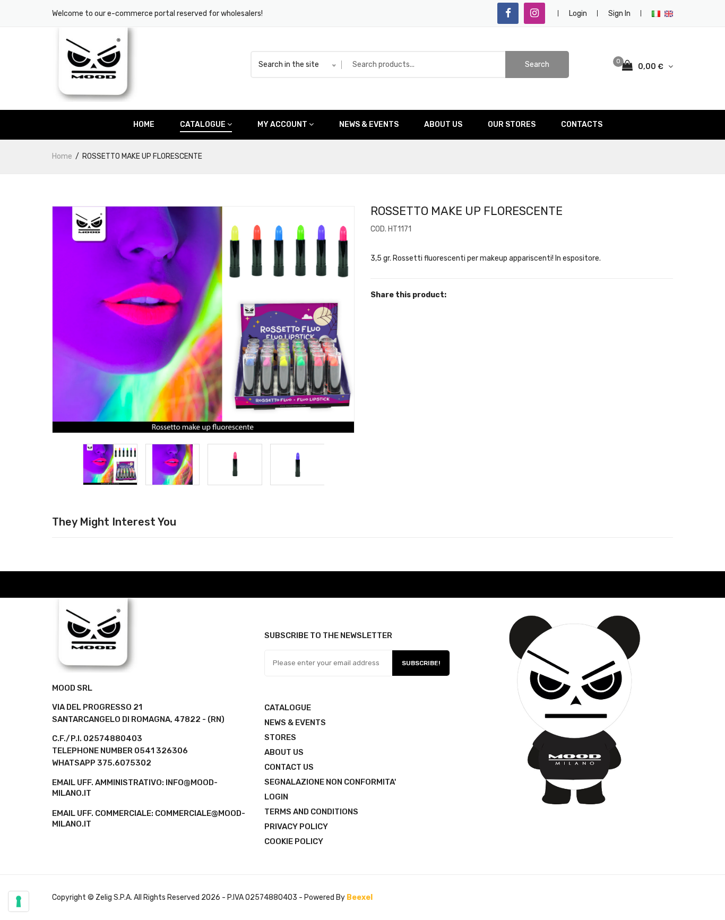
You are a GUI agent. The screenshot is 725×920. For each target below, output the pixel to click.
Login (578, 13)
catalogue (203, 124)
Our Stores (512, 124)
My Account (282, 124)
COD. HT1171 (390, 229)
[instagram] (534, 13)
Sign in (619, 13)
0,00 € (651, 66)
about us (443, 124)
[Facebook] (508, 13)
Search (537, 64)
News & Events (369, 124)
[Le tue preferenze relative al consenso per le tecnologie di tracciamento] (18, 901)
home (143, 124)
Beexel (360, 897)
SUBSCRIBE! (421, 663)
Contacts (581, 124)
